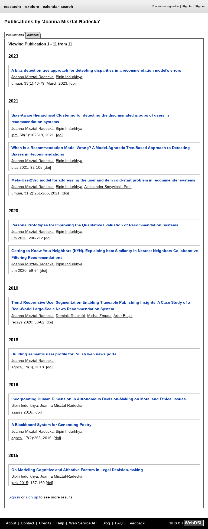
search (67, 6)
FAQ (119, 523)
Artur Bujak (122, 315)
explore (32, 6)
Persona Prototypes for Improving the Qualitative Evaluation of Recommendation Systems (94, 225)
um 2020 (19, 238)
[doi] (73, 83)
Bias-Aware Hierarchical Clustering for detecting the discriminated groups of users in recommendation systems (90, 118)
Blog (106, 523)
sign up (32, 497)
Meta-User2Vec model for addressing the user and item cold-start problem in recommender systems (103, 180)
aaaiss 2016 (21, 412)
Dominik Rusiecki (70, 315)
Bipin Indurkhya (69, 77)
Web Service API (83, 523)
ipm (14, 135)
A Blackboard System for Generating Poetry (51, 424)
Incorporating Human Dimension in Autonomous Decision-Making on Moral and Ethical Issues (98, 399)
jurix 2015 (19, 483)
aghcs (16, 367)
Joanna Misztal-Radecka (32, 77)
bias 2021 (19, 167)
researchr (12, 6)
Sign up (200, 6)
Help (60, 523)
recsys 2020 (21, 322)
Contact (27, 523)
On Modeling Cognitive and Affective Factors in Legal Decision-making (77, 470)
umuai (16, 83)
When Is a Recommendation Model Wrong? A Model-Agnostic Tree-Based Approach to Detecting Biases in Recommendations (100, 151)
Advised (33, 35)
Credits (45, 523)
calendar (51, 6)
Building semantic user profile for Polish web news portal (64, 354)
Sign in (186, 6)
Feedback (136, 523)
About (11, 523)
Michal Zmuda (99, 315)
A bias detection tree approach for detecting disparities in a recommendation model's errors (96, 70)
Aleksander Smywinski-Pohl (107, 186)
